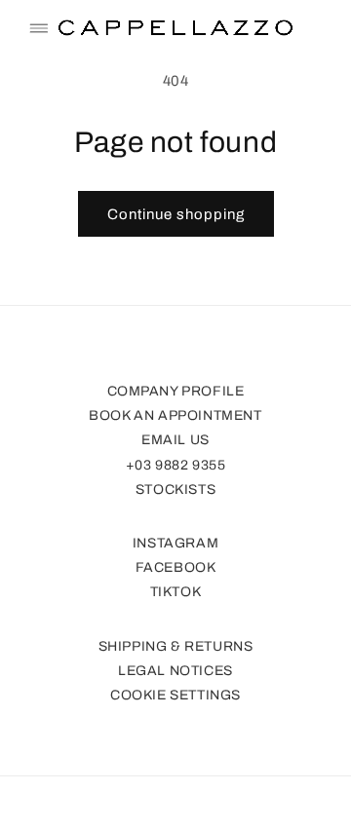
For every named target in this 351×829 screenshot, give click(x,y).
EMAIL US (175, 440)
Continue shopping (176, 214)
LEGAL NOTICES (175, 670)
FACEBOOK (176, 567)
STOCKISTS (175, 489)
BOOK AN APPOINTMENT (175, 415)
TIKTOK (176, 591)
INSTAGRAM (175, 543)
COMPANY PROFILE (176, 391)
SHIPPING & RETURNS (176, 646)
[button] (39, 28)
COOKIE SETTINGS (175, 695)
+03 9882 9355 (176, 465)
